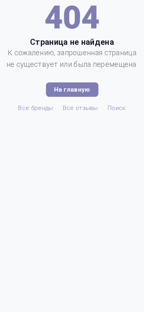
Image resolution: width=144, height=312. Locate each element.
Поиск (117, 108)
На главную (72, 89)
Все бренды (35, 108)
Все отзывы (80, 108)
